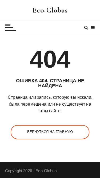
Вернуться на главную (50, 132)
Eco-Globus (50, 10)
